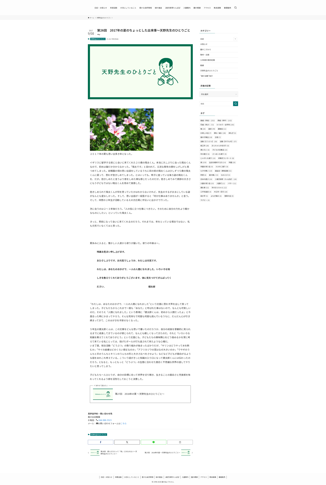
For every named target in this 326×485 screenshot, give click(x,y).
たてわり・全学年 (225, 124)
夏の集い (213, 175)
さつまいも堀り (219, 154)
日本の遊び (206, 179)
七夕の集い (206, 171)
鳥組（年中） (225, 120)
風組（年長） (207, 120)
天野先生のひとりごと (98, 39)
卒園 (232, 162)
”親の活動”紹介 (206, 76)
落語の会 (228, 196)
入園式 (221, 183)
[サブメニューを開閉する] (235, 39)
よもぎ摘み (216, 196)
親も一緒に (220, 133)
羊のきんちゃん (219, 187)
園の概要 (194, 477)
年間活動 (118, 477)
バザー (232, 183)
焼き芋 (204, 196)
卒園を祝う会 (206, 166)
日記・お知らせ (106, 477)
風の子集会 (206, 137)
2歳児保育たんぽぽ (172, 477)
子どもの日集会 (219, 150)
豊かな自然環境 (147, 477)
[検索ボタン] (235, 8)
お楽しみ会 (205, 133)
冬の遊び (204, 154)
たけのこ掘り (222, 166)
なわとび (225, 175)
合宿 (218, 137)
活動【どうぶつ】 (208, 141)
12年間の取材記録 (207, 60)
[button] (100, 442)
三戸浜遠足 (205, 192)
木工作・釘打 (220, 192)
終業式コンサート (226, 158)
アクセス (203, 477)
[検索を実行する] (235, 103)
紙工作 (204, 145)
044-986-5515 (105, 420)
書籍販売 (222, 477)
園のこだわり (205, 49)
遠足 (211, 129)
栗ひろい (204, 150)
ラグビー (204, 200)
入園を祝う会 (207, 183)
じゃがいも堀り (207, 158)
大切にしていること (131, 477)
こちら (123, 423)
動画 (202, 65)
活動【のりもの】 (228, 141)
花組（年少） (207, 124)
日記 (202, 39)
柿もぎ (232, 133)
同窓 (203, 175)
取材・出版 (204, 54)
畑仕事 (204, 187)
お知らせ (203, 44)
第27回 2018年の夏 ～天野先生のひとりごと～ (139, 393)
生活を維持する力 (217, 162)
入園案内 (185, 477)
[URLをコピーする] (180, 442)
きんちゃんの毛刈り (220, 145)
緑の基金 (159, 477)
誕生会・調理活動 (223, 171)
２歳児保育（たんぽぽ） (225, 179)
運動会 (222, 129)
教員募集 (212, 477)
